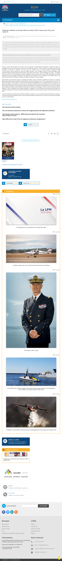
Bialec (9, 560)
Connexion (8, 1)
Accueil (6, 23)
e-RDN (11, 23)
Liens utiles (11, 493)
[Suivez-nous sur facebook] (3, 512)
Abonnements (5, 524)
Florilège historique (35, 531)
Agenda (10, 486)
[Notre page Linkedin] (12, 512)
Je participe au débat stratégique (14, 171)
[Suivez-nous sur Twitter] (7, 512)
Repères (33, 533)
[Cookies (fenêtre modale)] (59, 558)
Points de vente (6, 528)
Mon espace (56, 2)
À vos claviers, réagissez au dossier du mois (14, 176)
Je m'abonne (43, 506)
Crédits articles (5, 526)
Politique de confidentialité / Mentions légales (13, 533)
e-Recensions (34, 526)
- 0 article (50, 15)
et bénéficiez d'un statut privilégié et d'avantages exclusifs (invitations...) (17, 442)
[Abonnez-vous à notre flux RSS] (16, 512)
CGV (3, 531)
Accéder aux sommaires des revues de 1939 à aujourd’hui (16, 459)
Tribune (33, 524)
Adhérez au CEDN (13, 440)
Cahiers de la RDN (35, 528)
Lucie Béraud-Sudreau (9, 36)
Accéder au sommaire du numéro (30, 140)
